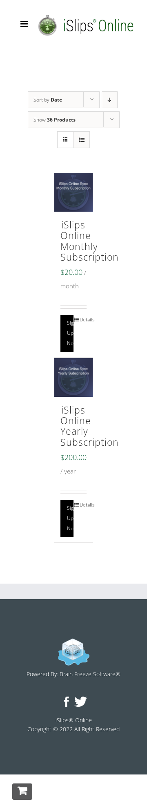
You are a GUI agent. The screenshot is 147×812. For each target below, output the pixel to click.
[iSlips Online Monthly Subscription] (73, 192)
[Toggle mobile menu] (24, 24)
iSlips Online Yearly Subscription (89, 426)
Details (83, 319)
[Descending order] (110, 99)
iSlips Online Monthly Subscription (89, 241)
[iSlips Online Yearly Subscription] (73, 377)
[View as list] (81, 140)
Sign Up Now (70, 333)
